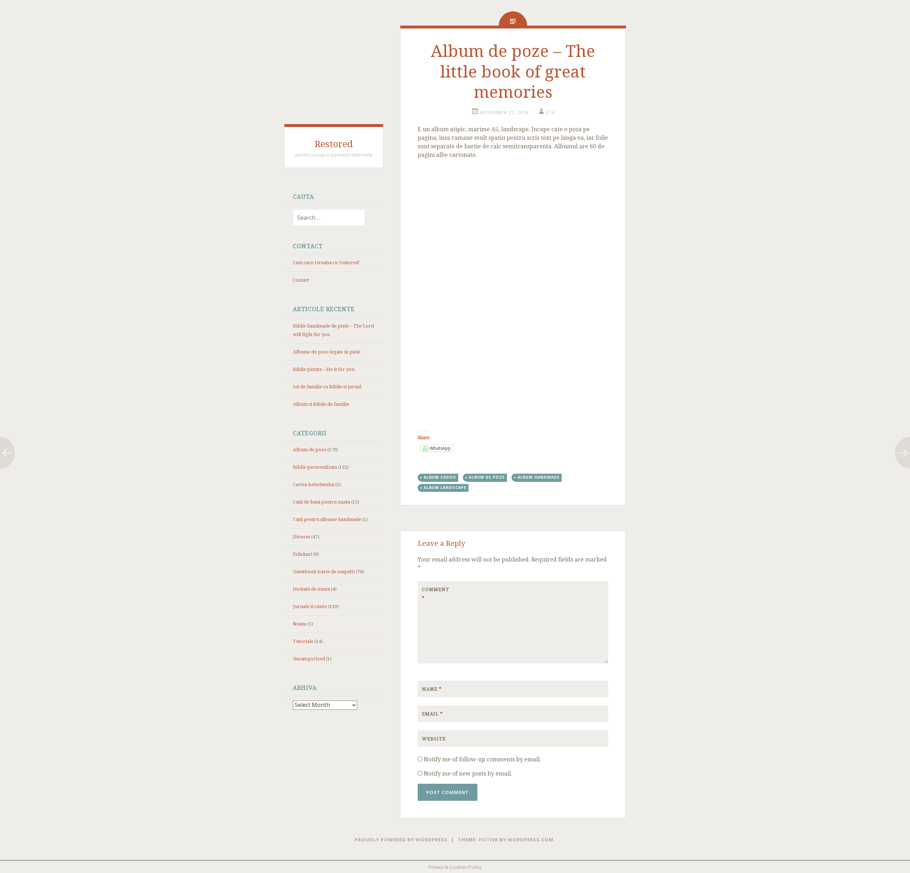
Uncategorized (309, 658)
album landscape (445, 487)
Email (432, 714)
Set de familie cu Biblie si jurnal (327, 386)
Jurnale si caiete (310, 606)
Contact (301, 280)
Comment (435, 594)
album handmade (539, 477)
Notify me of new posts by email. (468, 773)
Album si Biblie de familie (321, 404)
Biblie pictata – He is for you (323, 369)
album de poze (487, 477)
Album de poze (309, 449)
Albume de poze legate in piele (326, 352)
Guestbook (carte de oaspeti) (324, 571)
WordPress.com (530, 839)
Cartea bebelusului (313, 484)
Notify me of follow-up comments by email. (482, 759)
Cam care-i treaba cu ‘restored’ (326, 262)
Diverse (301, 536)
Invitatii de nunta (311, 589)
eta (550, 112)
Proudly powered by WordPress (401, 839)
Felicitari (302, 554)
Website (434, 738)
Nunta (299, 624)
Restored (334, 144)
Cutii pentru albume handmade (327, 519)
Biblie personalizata (315, 467)
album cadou (440, 477)
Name (432, 689)
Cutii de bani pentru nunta (321, 502)
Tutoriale (303, 641)
